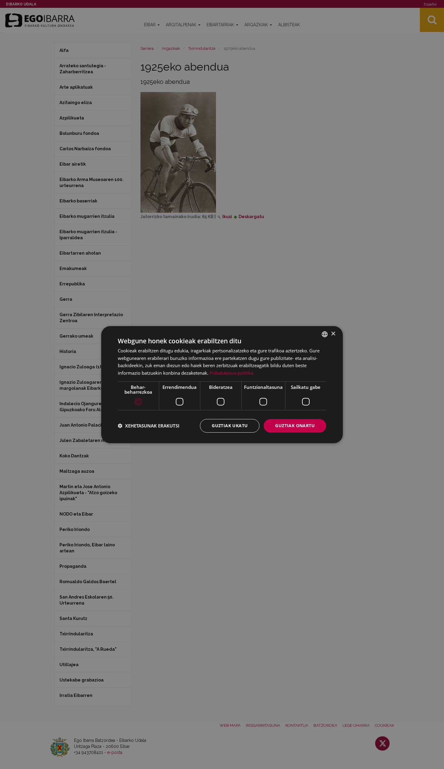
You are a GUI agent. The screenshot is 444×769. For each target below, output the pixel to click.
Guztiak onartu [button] (295, 425)
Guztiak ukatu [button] (230, 425)
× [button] (333, 334)
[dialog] (222, 384)
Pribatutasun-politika (231, 373)
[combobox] (325, 334)
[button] (148, 425)
